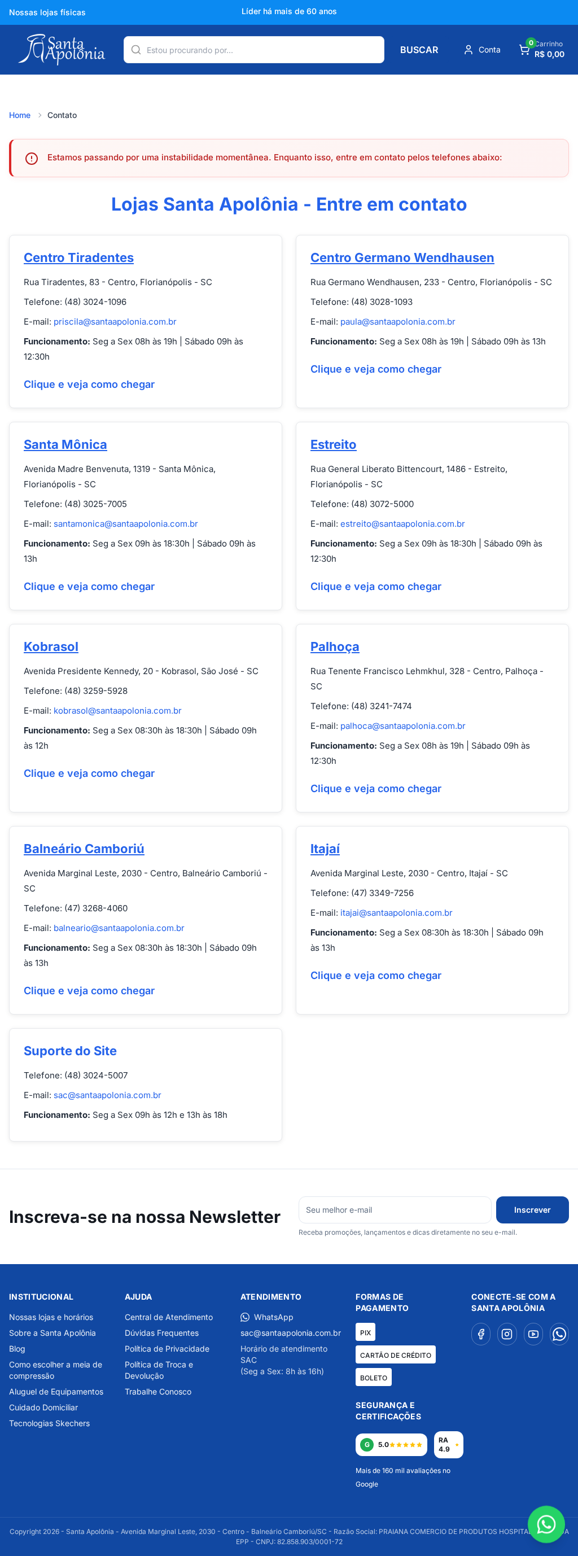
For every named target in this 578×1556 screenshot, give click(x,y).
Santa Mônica (65, 444)
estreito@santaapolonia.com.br (402, 523)
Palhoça (335, 646)
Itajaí (325, 848)
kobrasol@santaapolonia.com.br (118, 710)
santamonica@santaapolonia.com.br (126, 523)
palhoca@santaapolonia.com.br (403, 725)
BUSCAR (419, 49)
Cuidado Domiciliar (43, 1407)
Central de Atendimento (169, 1317)
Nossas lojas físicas (47, 12)
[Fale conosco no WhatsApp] (546, 1524)
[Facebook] (481, 1334)
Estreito (333, 444)
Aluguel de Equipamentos (56, 1391)
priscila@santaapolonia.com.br (115, 321)
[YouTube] (533, 1334)
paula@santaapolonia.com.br (398, 321)
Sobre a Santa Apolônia (52, 1333)
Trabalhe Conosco (158, 1391)
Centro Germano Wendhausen (402, 257)
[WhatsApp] (559, 1334)
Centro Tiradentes (79, 257)
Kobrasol (51, 646)
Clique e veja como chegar (89, 384)
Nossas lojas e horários (51, 1317)
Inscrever (532, 1209)
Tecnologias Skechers (49, 1423)
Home (19, 115)
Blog (17, 1348)
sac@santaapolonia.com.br (107, 1095)
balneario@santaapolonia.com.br (119, 928)
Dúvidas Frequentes (162, 1333)
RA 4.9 (444, 1444)
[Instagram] (506, 1334)
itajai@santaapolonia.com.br (396, 912)
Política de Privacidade (167, 1348)
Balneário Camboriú (84, 848)
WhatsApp (274, 1317)
